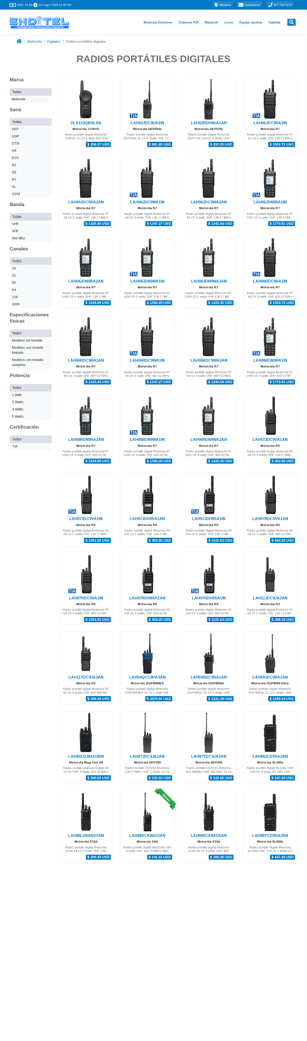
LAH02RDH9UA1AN (209, 123)
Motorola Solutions (158, 22)
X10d (16, 194)
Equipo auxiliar (250, 22)
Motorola (34, 41)
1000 (16, 304)
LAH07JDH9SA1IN (208, 519)
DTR (15, 143)
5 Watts (18, 416)
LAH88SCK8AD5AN (209, 836)
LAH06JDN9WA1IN (147, 281)
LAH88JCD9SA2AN (270, 756)
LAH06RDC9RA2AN (86, 360)
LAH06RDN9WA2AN (208, 440)
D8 (14, 151)
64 (14, 290)
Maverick (211, 22)
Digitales (53, 41)
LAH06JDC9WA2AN (209, 202)
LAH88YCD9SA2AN (270, 836)
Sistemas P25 (188, 22)
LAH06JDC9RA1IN (270, 123)
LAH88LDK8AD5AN (86, 836)
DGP (15, 136)
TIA (15, 446)
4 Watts (18, 409)
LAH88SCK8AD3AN (147, 836)
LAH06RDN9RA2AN (86, 440)
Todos (17, 261)
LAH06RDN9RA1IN (270, 360)
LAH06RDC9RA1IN (270, 281)
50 (14, 282)
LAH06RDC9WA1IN (147, 360)
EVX (15, 158)
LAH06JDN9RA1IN (270, 202)
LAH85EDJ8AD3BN (86, 756)
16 (14, 268)
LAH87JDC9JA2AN (147, 756)
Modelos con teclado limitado (27, 350)
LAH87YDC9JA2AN (208, 756)
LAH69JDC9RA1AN (270, 677)
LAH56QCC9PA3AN (147, 677)
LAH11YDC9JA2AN (86, 677)
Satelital (274, 22)
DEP (15, 129)
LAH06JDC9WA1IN (147, 202)
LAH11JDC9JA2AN (270, 598)
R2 (14, 165)
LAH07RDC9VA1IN (86, 598)
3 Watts (18, 402)
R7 (14, 179)
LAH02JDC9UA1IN (147, 123)
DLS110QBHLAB (86, 123)
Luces (228, 22)
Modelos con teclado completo (27, 362)
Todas (17, 92)
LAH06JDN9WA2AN (209, 281)
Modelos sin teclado (27, 340)
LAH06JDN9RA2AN (85, 281)
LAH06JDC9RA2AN (86, 202)
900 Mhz (18, 238)
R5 (14, 172)
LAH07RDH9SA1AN (147, 598)
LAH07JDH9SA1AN (147, 519)
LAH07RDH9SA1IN (209, 598)
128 (15, 297)
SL (14, 187)
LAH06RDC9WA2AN (208, 360)
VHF (15, 231)
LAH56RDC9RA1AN (209, 677)
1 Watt (17, 395)
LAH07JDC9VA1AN (270, 440)
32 (14, 275)
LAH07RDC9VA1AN (270, 519)
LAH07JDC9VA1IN (85, 519)
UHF (15, 224)
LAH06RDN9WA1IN (147, 440)
